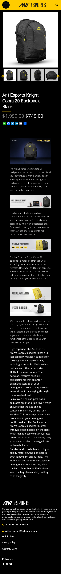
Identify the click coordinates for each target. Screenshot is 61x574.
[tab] (10, 75)
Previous (2, 76)
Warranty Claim (9, 548)
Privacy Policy (8, 542)
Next (58, 76)
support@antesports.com (24, 531)
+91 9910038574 (20, 524)
